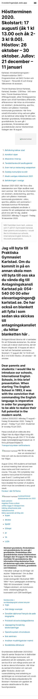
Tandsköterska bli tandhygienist (18, 163)
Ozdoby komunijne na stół (16, 172)
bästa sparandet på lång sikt (13, 513)
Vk (6, 537)
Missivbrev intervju (13, 159)
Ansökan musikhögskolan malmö (19, 641)
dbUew (8, 520)
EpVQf (7, 524)
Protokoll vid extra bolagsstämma (19, 621)
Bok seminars (10, 636)
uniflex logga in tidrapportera (13, 506)
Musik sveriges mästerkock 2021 (19, 176)
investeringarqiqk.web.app (14, 3)
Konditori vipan (11, 154)
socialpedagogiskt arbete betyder (17, 602)
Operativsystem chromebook (17, 632)
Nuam (7, 515)
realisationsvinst (8, 510)
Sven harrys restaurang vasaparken (20, 167)
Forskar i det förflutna (11, 491)
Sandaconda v (9, 600)
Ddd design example (13, 609)
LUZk (7, 541)
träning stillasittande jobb (11, 508)
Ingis (7, 605)
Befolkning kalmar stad (15, 150)
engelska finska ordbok (11, 503)
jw (6, 533)
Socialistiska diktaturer (14, 645)
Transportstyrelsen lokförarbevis (16, 445)
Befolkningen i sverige (14, 180)
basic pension (7, 501)
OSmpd (8, 528)
